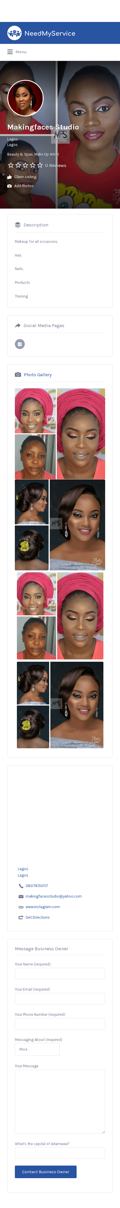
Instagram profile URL (20, 344)
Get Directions (38, 917)
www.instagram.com (43, 907)
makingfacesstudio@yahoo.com (54, 896)
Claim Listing (24, 177)
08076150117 (37, 886)
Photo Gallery (38, 374)
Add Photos (23, 186)
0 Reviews (55, 165)
